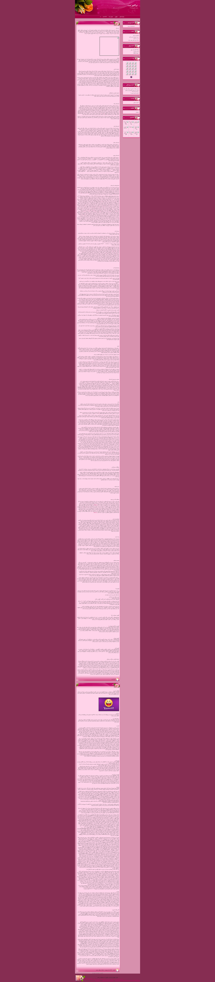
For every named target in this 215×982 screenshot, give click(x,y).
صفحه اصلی (122, 16)
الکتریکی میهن (135, 35)
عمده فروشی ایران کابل (133, 37)
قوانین (116, 16)
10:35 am (105, 16)
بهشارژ (137, 112)
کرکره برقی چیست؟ (134, 93)
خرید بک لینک (135, 38)
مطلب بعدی (98, 970)
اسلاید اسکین (135, 102)
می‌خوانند (95, 504)
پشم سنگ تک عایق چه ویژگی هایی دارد (130, 88)
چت (113, 684)
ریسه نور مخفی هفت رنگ (133, 40)
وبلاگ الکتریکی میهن (134, 49)
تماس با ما (111, 16)
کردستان (112, 22)
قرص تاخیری (136, 51)
